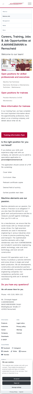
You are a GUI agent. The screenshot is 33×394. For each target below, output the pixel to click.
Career (3, 330)
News (4, 30)
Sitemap (19, 330)
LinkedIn (6, 351)
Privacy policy (21, 326)
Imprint (21, 392)
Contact (19, 333)
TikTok (15, 351)
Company (4, 333)
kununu (23, 351)
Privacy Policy (13, 392)
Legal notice (21, 323)
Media (4, 25)
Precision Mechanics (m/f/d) (12, 98)
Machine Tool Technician (11, 82)
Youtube (6, 355)
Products (4, 323)
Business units (6, 16)
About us (5, 11)
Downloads (5, 336)
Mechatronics (7, 101)
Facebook (6, 348)
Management (6, 21)
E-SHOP (4, 340)
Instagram (17, 348)
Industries (4, 326)
